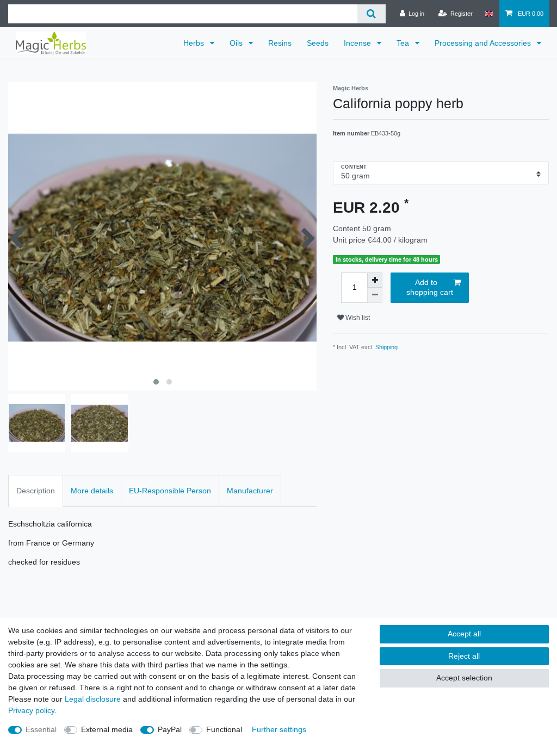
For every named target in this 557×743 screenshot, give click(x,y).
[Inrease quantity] (374, 280)
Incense (358, 43)
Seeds (318, 43)
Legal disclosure (93, 699)
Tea (404, 43)
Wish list (357, 317)
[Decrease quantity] (374, 295)
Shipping (386, 347)
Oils (237, 43)
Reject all (464, 656)
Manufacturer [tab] (250, 490)
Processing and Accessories (484, 43)
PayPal (170, 729)
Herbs (194, 43)
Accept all (464, 633)
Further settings (279, 729)
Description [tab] (35, 490)
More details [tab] (92, 490)
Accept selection (464, 677)
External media (107, 729)
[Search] (371, 13)
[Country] (489, 13)
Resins (280, 43)
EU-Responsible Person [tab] (170, 490)
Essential (41, 729)
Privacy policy (31, 710)
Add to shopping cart (429, 287)
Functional (224, 729)
